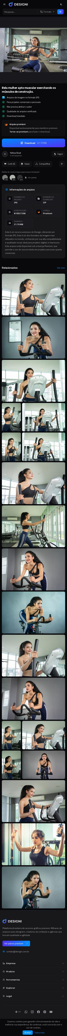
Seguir (60, 153)
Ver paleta (32, 177)
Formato (47, 11)
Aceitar (27, 1032)
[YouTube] (51, 1012)
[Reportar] (62, 164)
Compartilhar (44, 163)
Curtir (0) (11, 163)
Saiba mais (40, 1032)
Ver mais (61, 267)
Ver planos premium (13, 943)
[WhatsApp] (26, 1012)
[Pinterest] (45, 1012)
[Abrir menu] (4, 4)
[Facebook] (38, 1012)
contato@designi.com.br (17, 951)
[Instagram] (32, 1012)
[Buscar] (60, 11)
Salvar (27, 163)
